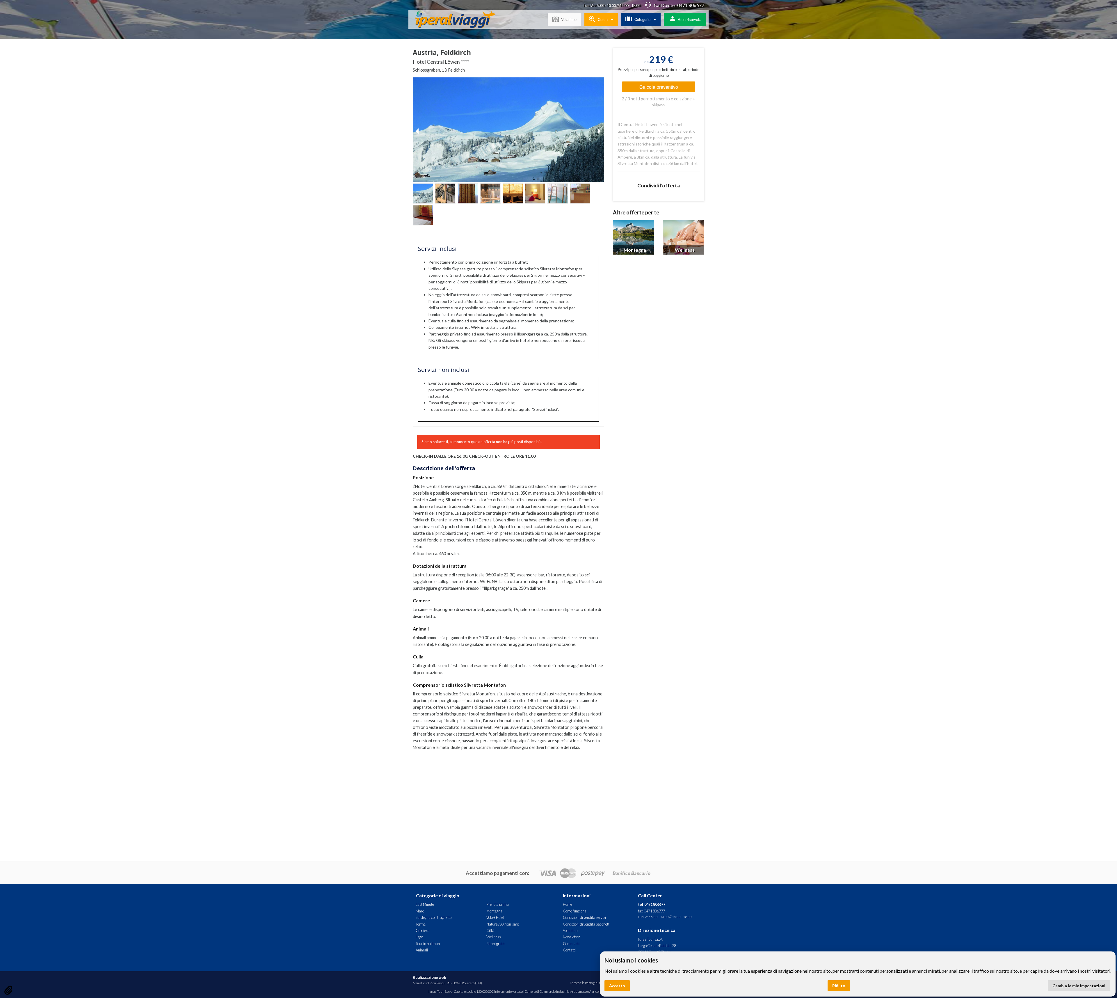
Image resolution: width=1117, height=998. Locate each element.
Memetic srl (421, 983)
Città (490, 930)
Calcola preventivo (658, 87)
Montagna (494, 911)
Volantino (569, 19)
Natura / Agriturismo (502, 924)
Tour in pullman (428, 943)
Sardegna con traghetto (433, 917)
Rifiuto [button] (838, 985)
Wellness (493, 937)
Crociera (422, 930)
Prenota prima (497, 904)
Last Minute (425, 904)
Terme (421, 924)
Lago (419, 937)
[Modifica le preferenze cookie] (8, 990)
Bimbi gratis (495, 943)
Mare (420, 911)
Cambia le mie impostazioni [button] (1078, 985)
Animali (422, 950)
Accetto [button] (617, 985)
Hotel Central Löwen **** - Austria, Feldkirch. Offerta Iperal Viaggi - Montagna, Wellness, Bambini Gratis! (460, 20)
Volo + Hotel (495, 917)
